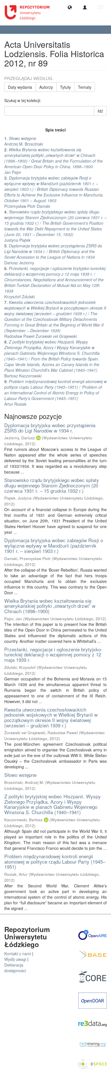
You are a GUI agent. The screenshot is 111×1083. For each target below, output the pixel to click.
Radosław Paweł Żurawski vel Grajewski (55, 319)
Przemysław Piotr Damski (54, 192)
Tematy (84, 87)
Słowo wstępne (20, 774)
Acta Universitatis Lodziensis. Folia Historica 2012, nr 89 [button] (52, 29)
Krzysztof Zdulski (55, 282)
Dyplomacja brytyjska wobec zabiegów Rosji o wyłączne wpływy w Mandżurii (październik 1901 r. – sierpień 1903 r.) (53, 545)
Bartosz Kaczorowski (52, 359)
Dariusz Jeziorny (53, 254)
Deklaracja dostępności (15, 967)
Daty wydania (20, 87)
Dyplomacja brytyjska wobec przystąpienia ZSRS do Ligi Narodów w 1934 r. (49, 427)
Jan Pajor (53, 161)
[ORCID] (38, 437)
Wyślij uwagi (15, 959)
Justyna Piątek (55, 226)
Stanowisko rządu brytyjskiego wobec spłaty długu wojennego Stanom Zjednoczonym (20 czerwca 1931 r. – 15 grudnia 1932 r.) (51, 485)
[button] (70, 7)
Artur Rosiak (55, 393)
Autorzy (46, 87)
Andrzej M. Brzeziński (23, 141)
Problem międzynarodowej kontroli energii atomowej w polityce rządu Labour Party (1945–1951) (54, 861)
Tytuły (65, 87)
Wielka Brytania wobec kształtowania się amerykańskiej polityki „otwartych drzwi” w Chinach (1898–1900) (49, 606)
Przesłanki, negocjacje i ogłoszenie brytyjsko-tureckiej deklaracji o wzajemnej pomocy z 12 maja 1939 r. (53, 654)
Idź (100, 111)
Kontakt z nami (17, 953)
